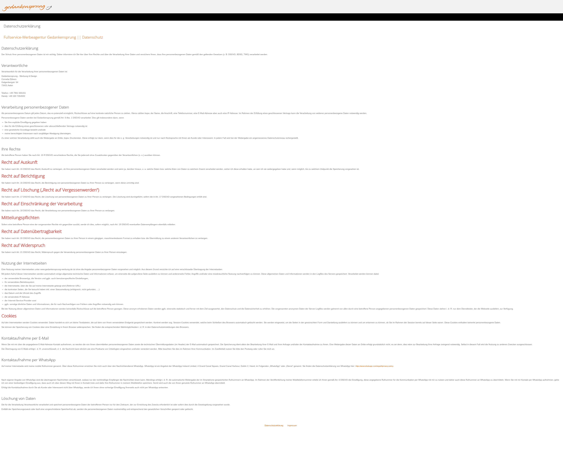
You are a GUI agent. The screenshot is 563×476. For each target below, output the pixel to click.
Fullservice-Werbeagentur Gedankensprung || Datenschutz (60, 37)
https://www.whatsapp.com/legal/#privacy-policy (377, 366)
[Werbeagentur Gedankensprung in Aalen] (26, 7)
